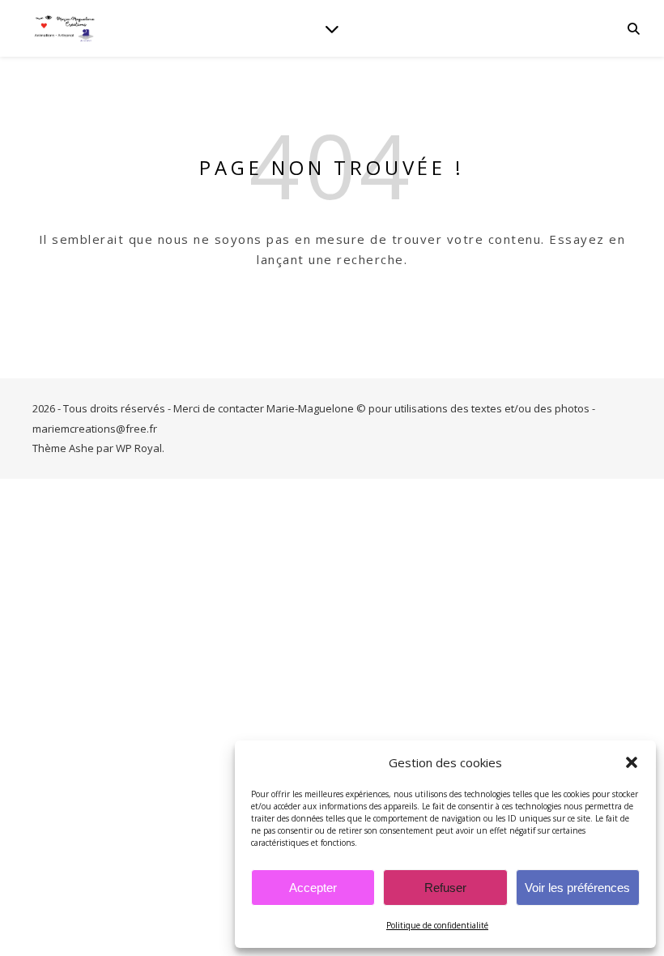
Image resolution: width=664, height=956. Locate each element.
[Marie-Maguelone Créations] (64, 28)
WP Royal (139, 448)
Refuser (445, 887)
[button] (632, 762)
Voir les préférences (577, 887)
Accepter (313, 887)
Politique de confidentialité (437, 925)
